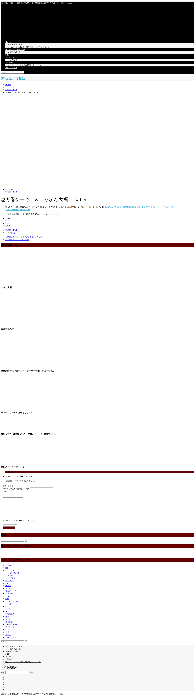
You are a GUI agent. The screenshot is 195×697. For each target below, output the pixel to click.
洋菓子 (12, 578)
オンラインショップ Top (15, 49)
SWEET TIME (11, 192)
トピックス (9, 57)
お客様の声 (9, 614)
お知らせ (9, 565)
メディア (9, 588)
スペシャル (9, 627)
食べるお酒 (14, 573)
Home (8, 42)
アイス (8, 609)
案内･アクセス (11, 67)
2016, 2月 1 (57, 214)
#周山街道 (141, 207)
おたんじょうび (11, 601)
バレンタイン (10, 637)
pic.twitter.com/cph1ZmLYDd (17, 209)
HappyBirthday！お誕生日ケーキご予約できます (30, 47)
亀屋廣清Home (11, 651)
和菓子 (8, 585)
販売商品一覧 (15, 52)
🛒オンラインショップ (14, 646)
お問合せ (9, 62)
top (6, 567)
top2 (7, 583)
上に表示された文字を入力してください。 (20, 520)
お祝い (8, 596)
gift (6, 606)
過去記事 (13, 60)
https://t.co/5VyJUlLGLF (113, 207)
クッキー (9, 593)
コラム (8, 634)
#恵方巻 (149, 207)
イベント (9, 622)
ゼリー (8, 632)
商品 (7, 616)
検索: (3, 672)
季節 (7, 598)
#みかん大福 (170, 207)
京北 (7, 629)
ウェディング (10, 591)
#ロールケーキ (159, 207)
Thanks (8, 604)
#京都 (125, 207)
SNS (7, 55)
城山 (12, 575)
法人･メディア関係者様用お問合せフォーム (27, 65)
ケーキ (8, 619)
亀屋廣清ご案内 (16, 44)
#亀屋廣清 (132, 207)
